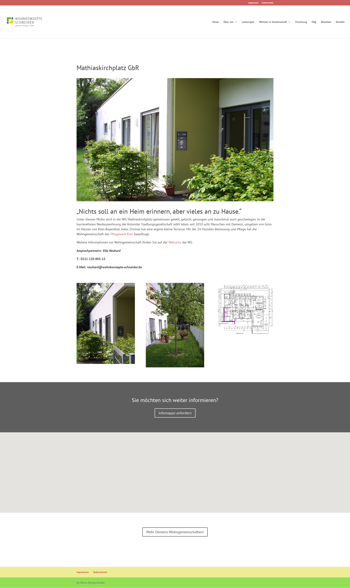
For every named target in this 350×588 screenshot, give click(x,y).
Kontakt (340, 22)
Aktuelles (326, 22)
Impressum (253, 3)
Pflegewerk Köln (121, 234)
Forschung (301, 22)
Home (215, 22)
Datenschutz (267, 3)
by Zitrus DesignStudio (91, 582)
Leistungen (248, 22)
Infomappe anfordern (175, 413)
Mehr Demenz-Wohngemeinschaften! (175, 532)
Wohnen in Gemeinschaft (273, 22)
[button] (176, 468)
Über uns (228, 22)
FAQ (314, 22)
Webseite (175, 242)
